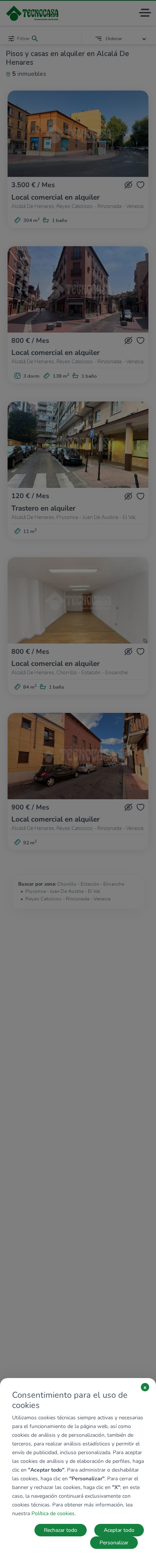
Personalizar (114, 1542)
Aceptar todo (119, 1530)
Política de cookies (53, 1513)
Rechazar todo (60, 1530)
